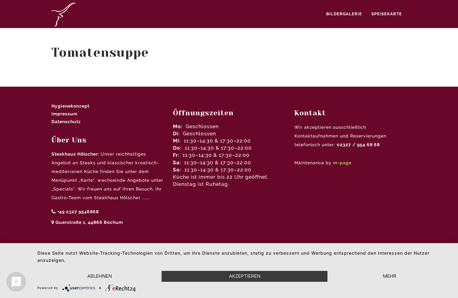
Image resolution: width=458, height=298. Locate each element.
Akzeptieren (244, 276)
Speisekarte (386, 14)
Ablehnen (99, 276)
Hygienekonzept (70, 105)
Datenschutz (66, 121)
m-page (342, 162)
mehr (389, 276)
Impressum (64, 113)
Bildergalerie (344, 14)
